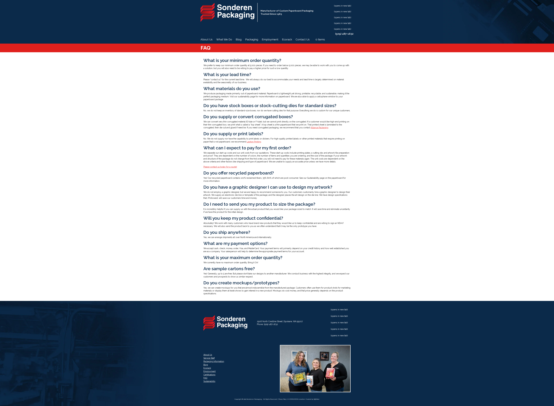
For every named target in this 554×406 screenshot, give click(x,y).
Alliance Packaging (319, 127)
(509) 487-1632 (271, 324)
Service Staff (209, 358)
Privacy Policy (282, 399)
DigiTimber (316, 399)
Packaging (251, 39)
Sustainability (209, 381)
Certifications (209, 375)
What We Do (224, 39)
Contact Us (303, 39)
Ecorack (287, 39)
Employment (270, 39)
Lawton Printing (254, 142)
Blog (239, 39)
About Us (207, 39)
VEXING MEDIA (293, 399)
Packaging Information (213, 361)
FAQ (205, 378)
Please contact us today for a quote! (220, 167)
